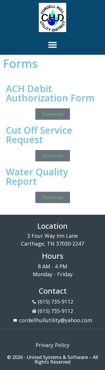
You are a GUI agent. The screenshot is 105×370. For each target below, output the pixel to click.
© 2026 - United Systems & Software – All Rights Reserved (52, 359)
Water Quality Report (37, 176)
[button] (53, 45)
